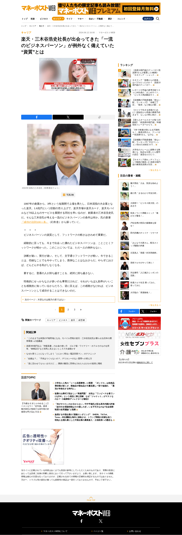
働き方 (41, 26)
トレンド (121, 19)
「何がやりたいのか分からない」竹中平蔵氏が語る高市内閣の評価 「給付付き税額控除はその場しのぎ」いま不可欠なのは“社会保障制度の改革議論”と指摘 (85, 407)
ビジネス (44, 19)
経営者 (81, 320)
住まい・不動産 (96, 19)
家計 (110, 19)
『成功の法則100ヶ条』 (34, 222)
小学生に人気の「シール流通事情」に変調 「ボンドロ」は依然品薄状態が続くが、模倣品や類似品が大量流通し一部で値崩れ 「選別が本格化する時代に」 (84, 386)
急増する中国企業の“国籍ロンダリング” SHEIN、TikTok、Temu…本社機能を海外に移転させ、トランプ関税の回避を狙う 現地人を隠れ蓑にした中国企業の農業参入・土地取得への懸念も (84, 417)
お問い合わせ (135, 531)
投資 (33, 19)
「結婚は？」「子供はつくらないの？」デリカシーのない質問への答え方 (59, 358)
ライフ (69, 19)
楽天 (73, 320)
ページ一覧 (98, 531)
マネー (81, 19)
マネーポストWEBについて (55, 531)
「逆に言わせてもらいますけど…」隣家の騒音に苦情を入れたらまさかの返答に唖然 (64, 363)
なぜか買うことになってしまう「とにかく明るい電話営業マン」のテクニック (61, 354)
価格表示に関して (145, 362)
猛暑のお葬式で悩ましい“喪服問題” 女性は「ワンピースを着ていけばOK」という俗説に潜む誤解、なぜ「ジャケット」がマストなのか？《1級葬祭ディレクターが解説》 (84, 396)
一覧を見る (154, 170)
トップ (25, 19)
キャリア (57, 19)
